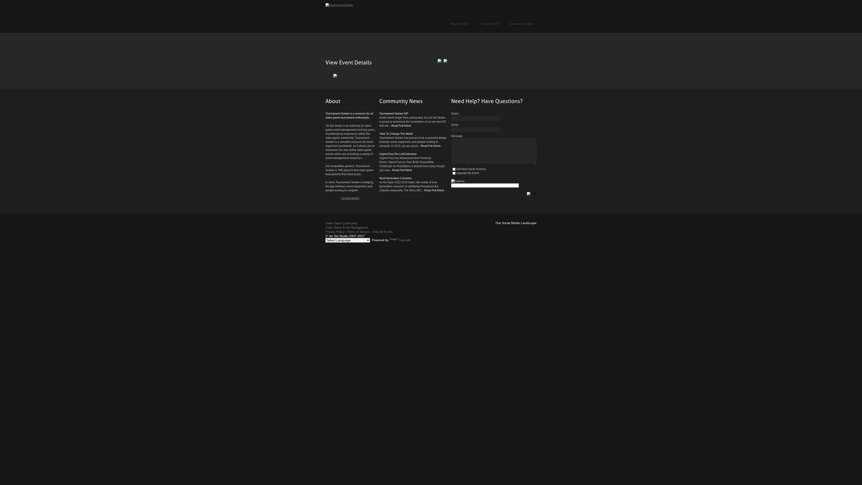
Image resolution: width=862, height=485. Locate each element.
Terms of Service (358, 232)
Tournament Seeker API (393, 113)
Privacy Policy (334, 232)
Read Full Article (401, 125)
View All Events (382, 232)
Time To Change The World (396, 133)
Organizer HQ (489, 23)
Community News (520, 23)
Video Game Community (341, 223)
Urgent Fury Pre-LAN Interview (398, 154)
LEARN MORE (350, 198)
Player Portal (458, 23)
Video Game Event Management (346, 227)
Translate (404, 240)
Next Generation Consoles (395, 178)
